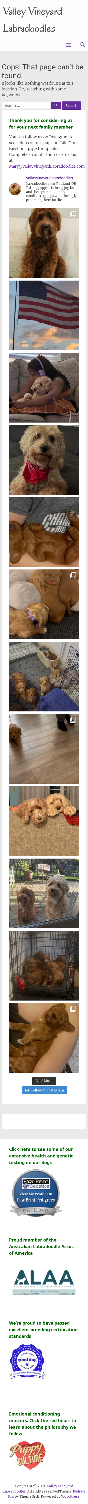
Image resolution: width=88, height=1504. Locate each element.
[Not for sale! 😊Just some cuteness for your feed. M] (44, 893)
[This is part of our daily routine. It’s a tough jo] (44, 532)
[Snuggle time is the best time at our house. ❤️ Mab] (44, 1038)
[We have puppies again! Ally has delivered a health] (44, 243)
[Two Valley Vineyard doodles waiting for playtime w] (44, 821)
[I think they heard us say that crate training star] (44, 966)
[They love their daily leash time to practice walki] (44, 749)
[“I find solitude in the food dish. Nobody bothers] (44, 677)
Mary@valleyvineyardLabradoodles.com (47, 166)
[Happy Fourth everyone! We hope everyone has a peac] (44, 315)
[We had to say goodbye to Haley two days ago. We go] (44, 460)
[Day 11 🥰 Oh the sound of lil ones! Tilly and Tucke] (44, 604)
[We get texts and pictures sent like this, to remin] (44, 388)
